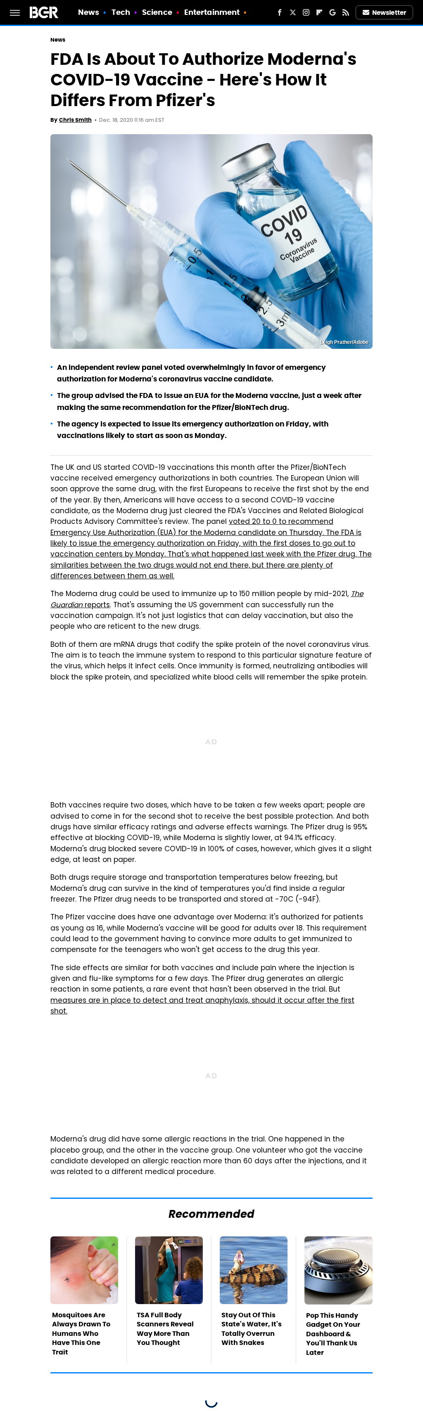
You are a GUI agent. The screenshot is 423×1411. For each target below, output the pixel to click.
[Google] (332, 12)
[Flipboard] (319, 12)
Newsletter (389, 13)
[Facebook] (279, 12)
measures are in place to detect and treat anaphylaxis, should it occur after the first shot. (202, 1006)
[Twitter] (293, 12)
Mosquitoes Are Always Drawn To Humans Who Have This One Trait (81, 1334)
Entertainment (212, 12)
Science (157, 12)
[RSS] (345, 12)
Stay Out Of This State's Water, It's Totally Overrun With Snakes (251, 1329)
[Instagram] (306, 12)
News (88, 12)
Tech (121, 12)
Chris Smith (75, 119)
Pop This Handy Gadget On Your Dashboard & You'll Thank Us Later (333, 1334)
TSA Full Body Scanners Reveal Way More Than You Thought (165, 1329)
